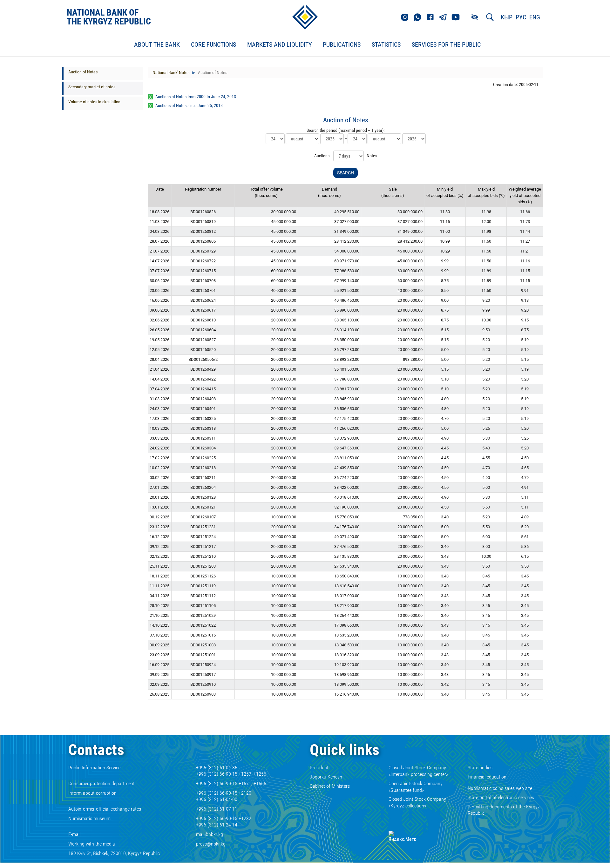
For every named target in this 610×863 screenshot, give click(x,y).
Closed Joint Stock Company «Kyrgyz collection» (417, 802)
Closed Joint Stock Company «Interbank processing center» (418, 771)
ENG (534, 17)
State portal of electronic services (501, 797)
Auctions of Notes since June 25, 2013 (189, 105)
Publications (342, 44)
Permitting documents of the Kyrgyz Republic (504, 810)
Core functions (213, 44)
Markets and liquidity (279, 44)
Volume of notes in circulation (94, 101)
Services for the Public (446, 44)
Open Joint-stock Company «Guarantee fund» (416, 786)
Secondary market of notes (91, 86)
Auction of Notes (83, 71)
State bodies (480, 768)
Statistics (386, 44)
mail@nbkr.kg (209, 834)
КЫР (506, 17)
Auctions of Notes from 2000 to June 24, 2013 (195, 96)
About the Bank (157, 44)
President (319, 768)
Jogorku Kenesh (326, 777)
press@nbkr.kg (211, 844)
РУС (521, 17)
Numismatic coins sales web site (500, 788)
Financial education (487, 777)
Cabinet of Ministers (330, 786)
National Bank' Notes (170, 72)
